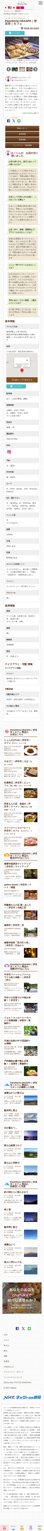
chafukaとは (9, 1367)
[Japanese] (6, 7)
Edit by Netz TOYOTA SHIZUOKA (17, 1382)
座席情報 (22, 140)
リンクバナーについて (13, 1377)
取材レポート (22, 128)
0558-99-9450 (31, 28)
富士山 (6, 1345)
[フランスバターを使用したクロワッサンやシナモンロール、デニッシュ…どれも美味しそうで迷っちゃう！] (22, 47)
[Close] (27, 360)
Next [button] (35, 69)
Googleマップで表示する (22, 380)
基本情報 (22, 134)
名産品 (6, 1361)
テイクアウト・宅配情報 (22, 145)
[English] (10, 7)
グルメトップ (8, 11)
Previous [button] (8, 69)
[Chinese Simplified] (18, 7)
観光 (5, 1351)
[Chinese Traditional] (22, 7)
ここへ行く (16, 33)
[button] (22, 371)
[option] (22, 50)
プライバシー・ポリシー (14, 1372)
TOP (5, 1335)
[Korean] (14, 7)
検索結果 (18, 11)
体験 (5, 1356)
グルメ (6, 1340)
